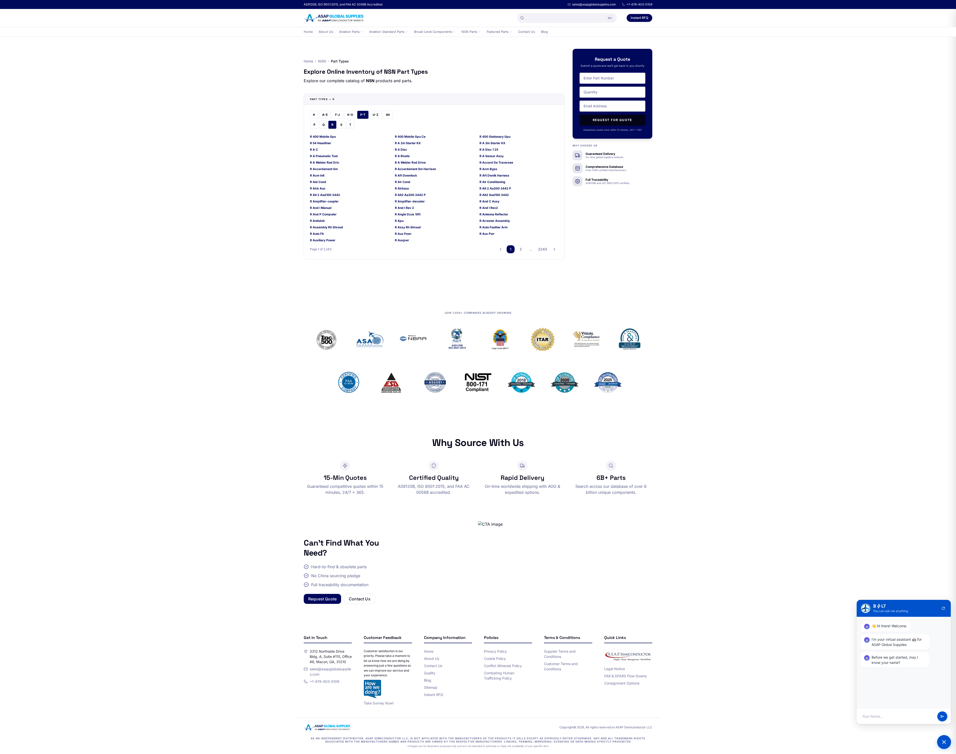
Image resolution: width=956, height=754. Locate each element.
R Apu (399, 221)
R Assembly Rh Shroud (326, 227)
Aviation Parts (349, 32)
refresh (943, 608)
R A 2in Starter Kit (407, 143)
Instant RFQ (639, 18)
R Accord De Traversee (496, 162)
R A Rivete (402, 156)
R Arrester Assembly (494, 221)
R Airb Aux (317, 188)
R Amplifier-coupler (324, 201)
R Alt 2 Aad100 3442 (325, 195)
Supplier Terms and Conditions (560, 654)
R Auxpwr (402, 240)
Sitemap (430, 687)
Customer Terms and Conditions (561, 666)
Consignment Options (621, 683)
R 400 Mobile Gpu (323, 136)
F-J (337, 115)
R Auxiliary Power (322, 240)
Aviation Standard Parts (387, 32)
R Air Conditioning (492, 182)
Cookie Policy (495, 658)
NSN (322, 61)
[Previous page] (501, 249)
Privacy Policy (495, 651)
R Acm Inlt (317, 175)
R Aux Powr (403, 234)
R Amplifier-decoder (410, 201)
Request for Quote (612, 120)
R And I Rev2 (488, 208)
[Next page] (554, 249)
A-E (325, 115)
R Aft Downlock (406, 175)
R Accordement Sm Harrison (415, 169)
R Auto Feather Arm (493, 227)
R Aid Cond (318, 182)
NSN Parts (469, 32)
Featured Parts (498, 32)
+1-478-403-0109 (639, 4)
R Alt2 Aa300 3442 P (410, 195)
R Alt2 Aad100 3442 (494, 195)
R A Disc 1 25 (488, 149)
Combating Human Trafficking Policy (499, 675)
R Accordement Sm (324, 169)
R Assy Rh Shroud (408, 227)
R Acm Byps (488, 169)
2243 (542, 249)
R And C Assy (489, 201)
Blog (544, 32)
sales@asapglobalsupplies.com (594, 4)
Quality (429, 673)
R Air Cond (402, 182)
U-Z (375, 115)
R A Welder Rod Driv (324, 162)
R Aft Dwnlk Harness (494, 175)
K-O (350, 115)
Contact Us (526, 32)
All (388, 115)
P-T (362, 115)
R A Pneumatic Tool (324, 156)
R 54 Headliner (320, 143)
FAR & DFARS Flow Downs (625, 676)
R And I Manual (320, 208)
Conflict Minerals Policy (503, 666)
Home (308, 32)
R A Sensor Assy (491, 156)
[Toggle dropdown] (361, 31)
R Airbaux (402, 188)
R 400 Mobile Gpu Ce (410, 136)
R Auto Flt (317, 234)
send (942, 716)
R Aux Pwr (486, 234)
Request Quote (322, 598)
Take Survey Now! (379, 703)
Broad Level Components (433, 32)
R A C (314, 149)
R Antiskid (317, 221)
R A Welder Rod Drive (410, 162)
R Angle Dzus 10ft (407, 214)
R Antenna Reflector (493, 214)
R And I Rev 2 (404, 208)
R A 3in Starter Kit (492, 143)
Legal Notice (614, 669)
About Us (326, 32)
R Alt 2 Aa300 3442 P (495, 188)
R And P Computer (323, 214)
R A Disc (401, 149)
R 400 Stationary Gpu (494, 136)
